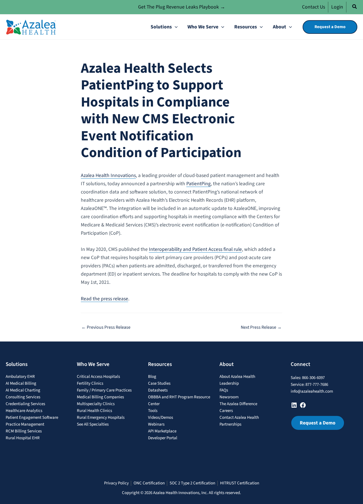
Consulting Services (23, 397)
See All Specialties (93, 424)
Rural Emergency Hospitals (100, 417)
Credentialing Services (25, 404)
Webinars (156, 424)
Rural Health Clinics (94, 411)
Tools (152, 411)
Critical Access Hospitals (98, 377)
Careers (226, 411)
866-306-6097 (313, 378)
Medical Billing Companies (100, 397)
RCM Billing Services (24, 431)
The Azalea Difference (238, 404)
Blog (152, 377)
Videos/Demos (160, 417)
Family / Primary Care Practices (104, 390)
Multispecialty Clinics (96, 404)
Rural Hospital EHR (23, 438)
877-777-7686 (316, 385)
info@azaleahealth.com (312, 391)
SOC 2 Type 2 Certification (192, 483)
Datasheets (158, 390)
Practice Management (25, 424)
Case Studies (159, 383)
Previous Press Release (105, 327)
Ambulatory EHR (20, 377)
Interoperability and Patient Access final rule (195, 249)
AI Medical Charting (23, 390)
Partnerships (230, 424)
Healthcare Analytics (24, 411)
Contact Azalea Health (239, 417)
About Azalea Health (237, 377)
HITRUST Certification (239, 483)
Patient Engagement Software (32, 417)
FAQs (224, 390)
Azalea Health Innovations (108, 175)
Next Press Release (261, 327)
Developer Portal (162, 438)
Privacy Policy (116, 483)
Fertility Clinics (90, 383)
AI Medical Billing (21, 383)
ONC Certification (149, 483)
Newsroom (229, 397)
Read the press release (104, 298)
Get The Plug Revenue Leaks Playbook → (181, 7)
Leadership (229, 383)
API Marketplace (162, 431)
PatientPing (198, 183)
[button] (354, 7)
